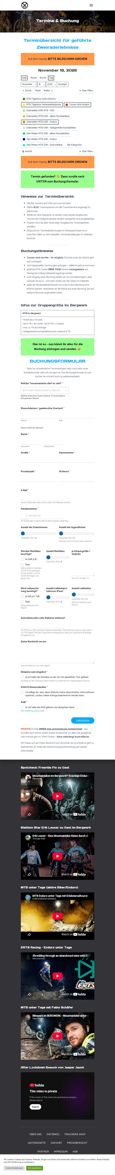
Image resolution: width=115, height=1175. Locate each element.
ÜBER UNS (36, 1134)
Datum (24, 420)
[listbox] (45, 390)
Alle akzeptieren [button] (34, 1168)
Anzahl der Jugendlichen (72, 527)
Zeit (60, 420)
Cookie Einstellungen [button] (14, 1168)
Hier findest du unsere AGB (32, 711)
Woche (43, 78)
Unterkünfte (37, 1143)
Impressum (61, 1152)
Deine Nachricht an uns (33, 641)
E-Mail (25, 490)
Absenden (82, 721)
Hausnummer (67, 452)
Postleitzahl (28, 471)
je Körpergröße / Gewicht (81, 553)
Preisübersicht (77, 1143)
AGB (75, 1152)
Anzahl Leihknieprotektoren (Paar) (57, 590)
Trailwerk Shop (74, 1134)
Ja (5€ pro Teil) (32, 596)
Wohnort (64, 471)
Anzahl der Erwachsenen (34, 527)
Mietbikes (53, 1134)
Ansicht (27, 151)
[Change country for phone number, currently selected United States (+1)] (24, 516)
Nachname (49, 446)
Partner (43, 1152)
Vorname (25, 446)
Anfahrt (56, 1143)
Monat (34, 78)
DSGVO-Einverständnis (34, 687)
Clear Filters (87, 90)
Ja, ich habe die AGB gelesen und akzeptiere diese (49, 707)
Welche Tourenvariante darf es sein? (42, 383)
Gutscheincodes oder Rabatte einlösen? (43, 618)
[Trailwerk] (26, 5)
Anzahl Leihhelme (81, 588)
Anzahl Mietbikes (55, 551)
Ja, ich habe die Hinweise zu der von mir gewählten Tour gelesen (56, 677)
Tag (51, 78)
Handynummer (29, 508)
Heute (38, 90)
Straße (25, 452)
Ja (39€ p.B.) (31, 559)
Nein (27, 564)
